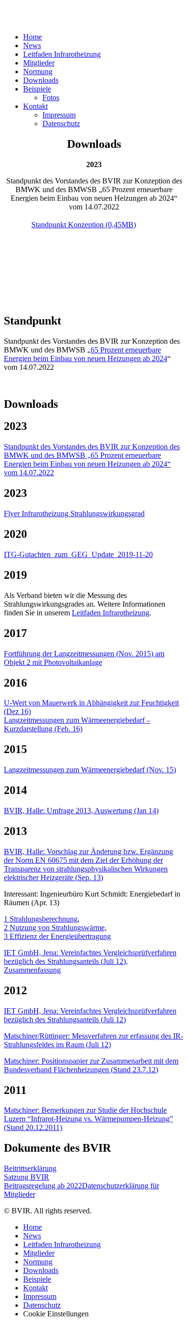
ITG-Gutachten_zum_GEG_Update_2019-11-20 (78, 554)
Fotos (50, 97)
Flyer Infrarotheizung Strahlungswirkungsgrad (74, 513)
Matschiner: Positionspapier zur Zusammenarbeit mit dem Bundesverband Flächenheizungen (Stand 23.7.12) (91, 1065)
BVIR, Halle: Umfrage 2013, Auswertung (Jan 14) (81, 810)
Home (32, 37)
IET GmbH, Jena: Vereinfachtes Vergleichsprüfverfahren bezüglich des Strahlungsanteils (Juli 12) (90, 1015)
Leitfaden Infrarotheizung (62, 54)
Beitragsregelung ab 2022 (43, 1186)
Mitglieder (38, 63)
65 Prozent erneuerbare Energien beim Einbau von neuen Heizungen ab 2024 (85, 354)
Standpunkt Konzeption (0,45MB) (83, 225)
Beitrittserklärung (30, 1168)
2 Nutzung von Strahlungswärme (54, 927)
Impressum (59, 115)
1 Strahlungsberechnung (41, 919)
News (32, 45)
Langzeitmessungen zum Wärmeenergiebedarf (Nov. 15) (90, 770)
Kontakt (35, 106)
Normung (38, 71)
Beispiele (37, 89)
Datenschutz (61, 123)
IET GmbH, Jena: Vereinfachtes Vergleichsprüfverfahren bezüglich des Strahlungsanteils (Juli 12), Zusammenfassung (90, 961)
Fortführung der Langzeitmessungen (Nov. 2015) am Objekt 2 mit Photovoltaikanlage (84, 658)
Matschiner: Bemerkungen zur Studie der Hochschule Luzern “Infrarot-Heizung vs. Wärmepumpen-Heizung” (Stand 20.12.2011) (88, 1118)
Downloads (40, 80)
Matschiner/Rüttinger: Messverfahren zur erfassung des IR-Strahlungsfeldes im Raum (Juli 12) (93, 1040)
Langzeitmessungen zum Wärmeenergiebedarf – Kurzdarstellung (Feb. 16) (77, 724)
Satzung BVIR (26, 1177)
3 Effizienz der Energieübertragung (57, 936)
